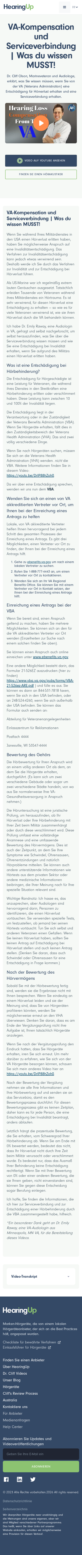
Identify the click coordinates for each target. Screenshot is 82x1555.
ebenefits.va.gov (39, 562)
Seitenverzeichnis (15, 1509)
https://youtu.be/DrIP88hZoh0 (30, 475)
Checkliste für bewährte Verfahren (29, 1342)
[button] (64, 7)
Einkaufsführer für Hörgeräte (24, 1347)
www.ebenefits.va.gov (50, 657)
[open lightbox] (41, 123)
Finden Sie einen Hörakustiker (41, 174)
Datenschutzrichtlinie (17, 1501)
